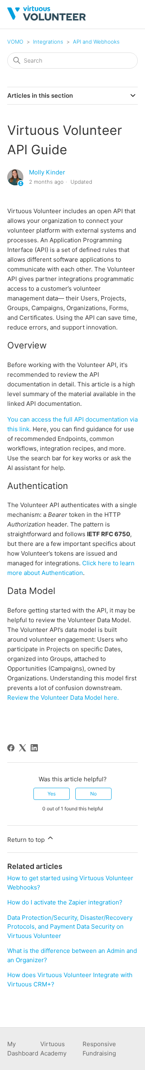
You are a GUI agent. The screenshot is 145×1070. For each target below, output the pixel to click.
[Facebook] (10, 747)
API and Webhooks (96, 41)
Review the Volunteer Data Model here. (63, 697)
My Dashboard (22, 1048)
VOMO (15, 41)
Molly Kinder (47, 172)
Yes (52, 794)
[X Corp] (22, 747)
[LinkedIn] (34, 747)
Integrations (48, 41)
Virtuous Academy (53, 1048)
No (93, 794)
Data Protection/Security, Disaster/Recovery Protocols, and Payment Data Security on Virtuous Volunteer (70, 927)
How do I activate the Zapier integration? (64, 902)
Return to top (26, 839)
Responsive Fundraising (99, 1048)
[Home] (46, 18)
